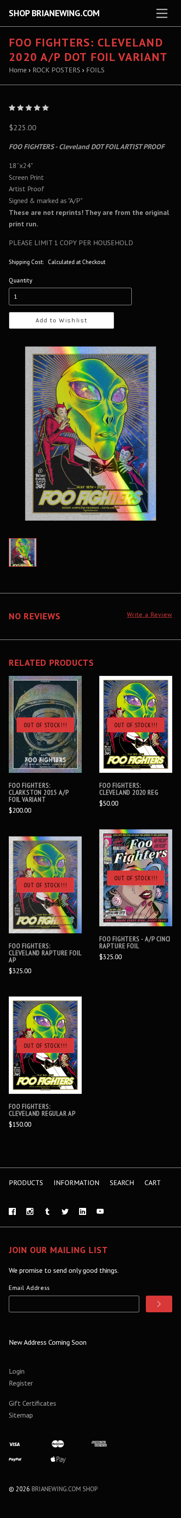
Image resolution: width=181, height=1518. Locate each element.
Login (17, 1371)
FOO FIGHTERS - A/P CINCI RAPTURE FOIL (134, 942)
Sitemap (21, 1415)
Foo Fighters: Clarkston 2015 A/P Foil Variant (39, 792)
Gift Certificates (32, 1403)
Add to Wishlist (62, 320)
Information (76, 1182)
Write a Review (149, 614)
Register (21, 1383)
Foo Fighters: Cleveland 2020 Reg (128, 789)
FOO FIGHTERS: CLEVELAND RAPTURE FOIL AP (45, 952)
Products (26, 1182)
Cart (153, 1182)
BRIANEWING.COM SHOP (65, 1489)
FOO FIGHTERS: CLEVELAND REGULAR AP (42, 1110)
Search (122, 1182)
